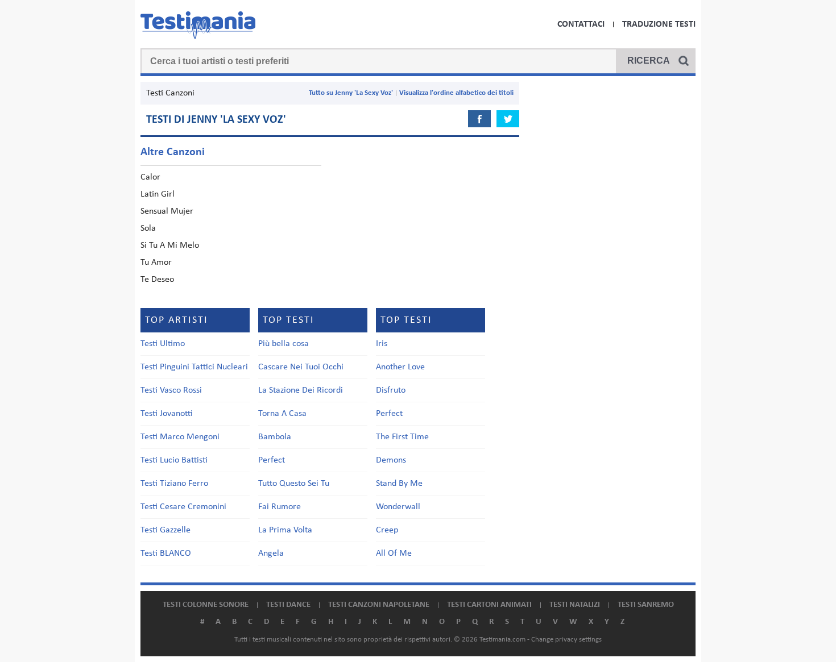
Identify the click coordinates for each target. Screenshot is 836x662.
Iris (381, 343)
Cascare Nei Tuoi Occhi (300, 367)
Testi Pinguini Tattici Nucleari (194, 367)
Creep (387, 530)
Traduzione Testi (659, 24)
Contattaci (581, 24)
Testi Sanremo (646, 605)
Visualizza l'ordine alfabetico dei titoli (456, 93)
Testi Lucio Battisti (174, 460)
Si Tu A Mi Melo (169, 245)
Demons (391, 460)
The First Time (402, 437)
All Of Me (394, 553)
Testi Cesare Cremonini (183, 506)
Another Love (400, 367)
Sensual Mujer (166, 211)
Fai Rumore (279, 506)
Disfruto (390, 390)
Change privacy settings (566, 639)
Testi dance (288, 605)
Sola (148, 228)
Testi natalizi (574, 605)
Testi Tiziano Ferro (174, 483)
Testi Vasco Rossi (171, 390)
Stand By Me (399, 483)
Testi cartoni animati (489, 605)
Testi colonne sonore (206, 605)
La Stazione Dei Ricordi (300, 390)
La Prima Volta (285, 530)
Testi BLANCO (165, 553)
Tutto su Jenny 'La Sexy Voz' (351, 93)
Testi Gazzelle (165, 530)
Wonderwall (398, 506)
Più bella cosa (283, 343)
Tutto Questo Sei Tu (293, 483)
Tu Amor (156, 262)
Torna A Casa (282, 413)
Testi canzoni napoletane (378, 605)
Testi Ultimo (162, 343)
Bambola (274, 437)
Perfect (271, 460)
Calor (150, 177)
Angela (271, 553)
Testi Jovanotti (166, 413)
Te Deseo (157, 279)
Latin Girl (157, 194)
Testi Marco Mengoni (180, 437)
